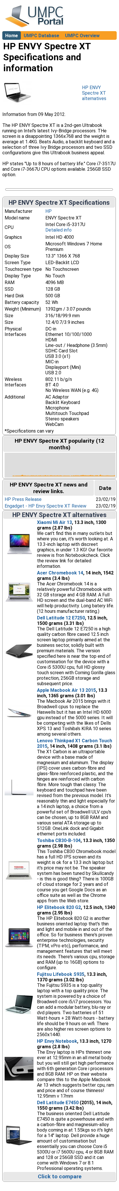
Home (11, 35)
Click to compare (59, 1176)
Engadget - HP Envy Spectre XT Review (45, 506)
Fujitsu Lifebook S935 (60, 974)
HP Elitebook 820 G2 (59, 907)
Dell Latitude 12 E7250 (61, 618)
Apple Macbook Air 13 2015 (66, 690)
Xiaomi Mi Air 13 (54, 522)
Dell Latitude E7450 (58, 1102)
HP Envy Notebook (57, 1041)
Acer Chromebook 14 (60, 573)
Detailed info (58, 230)
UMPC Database (41, 35)
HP (48, 211)
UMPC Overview (82, 35)
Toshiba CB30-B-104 (59, 840)
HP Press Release (23, 499)
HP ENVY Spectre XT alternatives (94, 93)
